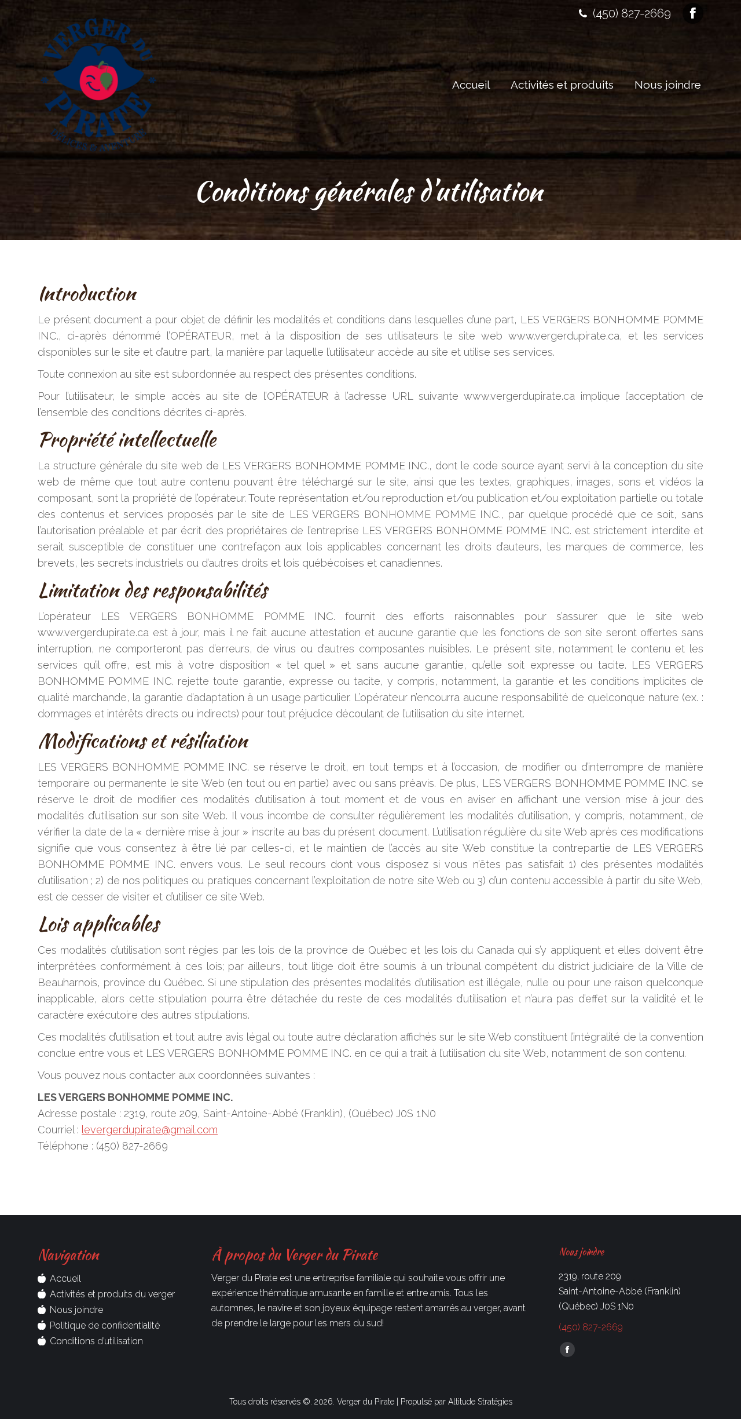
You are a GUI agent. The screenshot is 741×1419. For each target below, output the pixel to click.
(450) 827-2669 (632, 13)
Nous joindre (76, 1309)
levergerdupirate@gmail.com (150, 1129)
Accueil (65, 1278)
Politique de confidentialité (105, 1325)
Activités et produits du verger (112, 1294)
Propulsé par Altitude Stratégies (456, 1401)
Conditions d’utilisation (96, 1341)
